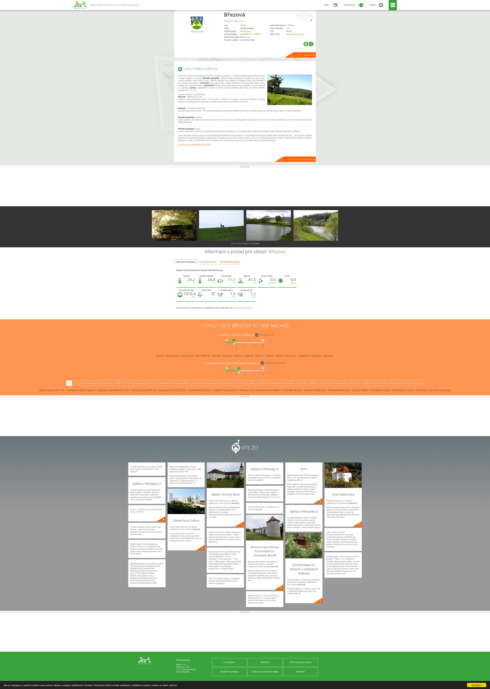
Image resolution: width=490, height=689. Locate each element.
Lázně (324, 383)
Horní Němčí (202, 355)
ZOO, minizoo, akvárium (86, 383)
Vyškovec (328, 355)
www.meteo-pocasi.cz (243, 307)
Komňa (216, 355)
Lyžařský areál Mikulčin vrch (113, 390)
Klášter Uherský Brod (225, 390)
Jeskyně (313, 383)
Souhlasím (477, 685)
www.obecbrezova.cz (295, 34)
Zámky (252, 383)
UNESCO (118, 383)
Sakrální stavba (416, 383)
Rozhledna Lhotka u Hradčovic (410, 390)
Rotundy (302, 383)
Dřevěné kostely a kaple (282, 383)
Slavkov (269, 355)
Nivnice (259, 355)
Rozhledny (229, 383)
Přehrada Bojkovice (339, 390)
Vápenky (316, 355)
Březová (234, 14)
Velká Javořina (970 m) (143, 390)
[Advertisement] (245, 187)
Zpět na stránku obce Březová (301, 159)
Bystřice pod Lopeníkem (179, 355)
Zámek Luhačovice (440, 390)
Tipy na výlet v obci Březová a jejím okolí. (194, 144)
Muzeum (381, 383)
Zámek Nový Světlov (199, 390)
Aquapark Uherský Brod (172, 390)
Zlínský (243, 25)
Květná (238, 355)
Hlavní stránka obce (306, 55)
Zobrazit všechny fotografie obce (245, 243)
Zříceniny (263, 383)
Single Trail (367, 383)
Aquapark (105, 383)
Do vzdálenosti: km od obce (235, 334)
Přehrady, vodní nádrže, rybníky (174, 383)
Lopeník (248, 355)
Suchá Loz (290, 355)
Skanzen (152, 383)
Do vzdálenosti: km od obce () (232, 363)
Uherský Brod (245, 31)
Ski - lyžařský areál (135, 383)
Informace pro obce (300, 662)
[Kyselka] (174, 225)
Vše (69, 383)
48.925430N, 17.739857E (250, 34)
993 (288, 28)
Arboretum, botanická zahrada (206, 383)
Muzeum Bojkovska (315, 390)
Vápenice (304, 355)
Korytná (227, 355)
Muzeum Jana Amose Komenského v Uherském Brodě (271, 390)
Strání (279, 355)
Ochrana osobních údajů (265, 671)
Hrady (241, 383)
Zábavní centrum (397, 383)
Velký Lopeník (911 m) (51, 390)
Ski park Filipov (360, 390)
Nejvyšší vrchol (338, 383)
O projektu (230, 662)
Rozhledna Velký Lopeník (81, 390)
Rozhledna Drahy (381, 390)
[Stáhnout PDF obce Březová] (306, 44)
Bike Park (354, 383)
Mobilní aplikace (230, 671)
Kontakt (300, 671)
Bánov (160, 355)
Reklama (265, 662)
